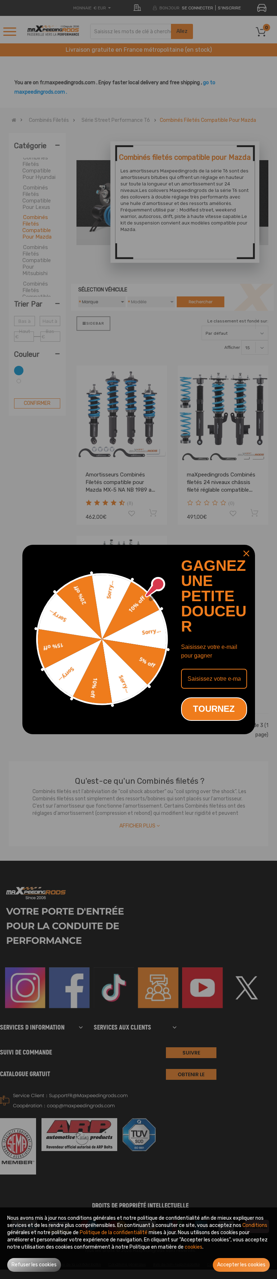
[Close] (246, 553)
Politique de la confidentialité (114, 1232)
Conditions (254, 1225)
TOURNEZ (214, 709)
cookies (193, 1247)
